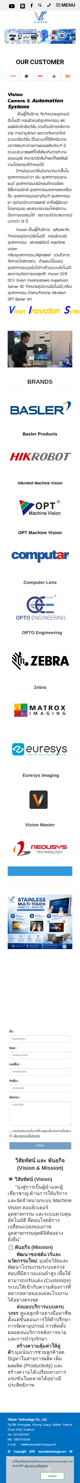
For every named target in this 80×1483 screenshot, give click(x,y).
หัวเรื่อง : (14, 1081)
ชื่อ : (11, 1032)
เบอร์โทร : (14, 1064)
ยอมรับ (52, 1476)
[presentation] (8, 77)
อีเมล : (13, 1048)
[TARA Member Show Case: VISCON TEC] (40, 349)
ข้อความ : (14, 1097)
